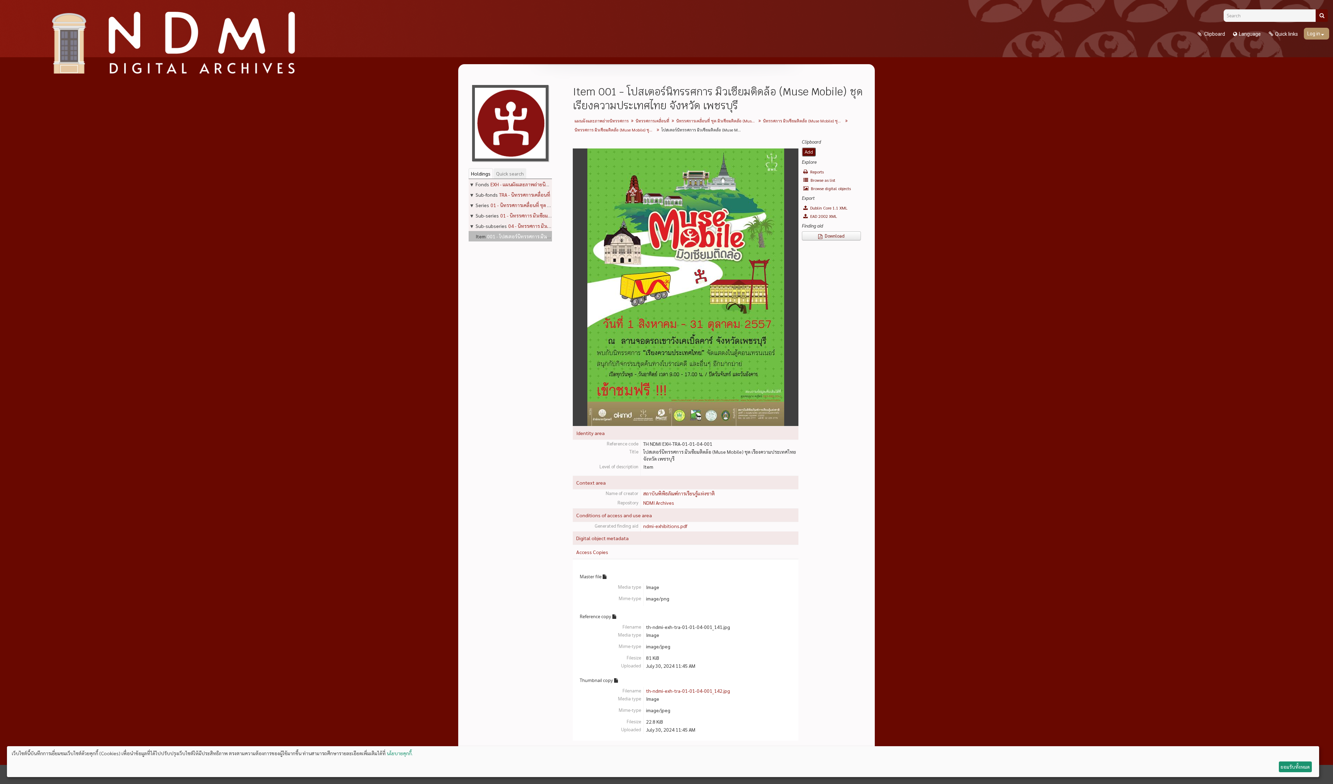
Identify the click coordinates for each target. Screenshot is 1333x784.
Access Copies (592, 552)
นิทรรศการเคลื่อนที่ (652, 120)
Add (809, 152)
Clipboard (1214, 34)
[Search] (1322, 15)
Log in (1314, 33)
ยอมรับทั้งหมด (1295, 767)
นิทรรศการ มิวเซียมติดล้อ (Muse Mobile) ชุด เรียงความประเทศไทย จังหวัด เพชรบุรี (615, 130)
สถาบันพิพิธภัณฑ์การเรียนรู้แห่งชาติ (679, 493)
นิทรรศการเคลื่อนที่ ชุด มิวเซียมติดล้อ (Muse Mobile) (717, 120)
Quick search (510, 173)
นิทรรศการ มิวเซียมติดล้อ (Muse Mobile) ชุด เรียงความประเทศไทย (804, 120)
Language (1250, 34)
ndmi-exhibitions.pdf (665, 526)
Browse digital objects (830, 188)
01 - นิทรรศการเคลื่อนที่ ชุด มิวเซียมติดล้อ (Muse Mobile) (548, 205)
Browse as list (822, 180)
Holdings (481, 173)
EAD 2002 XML (823, 216)
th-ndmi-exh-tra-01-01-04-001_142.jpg (688, 691)
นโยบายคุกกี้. (400, 753)
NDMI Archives (658, 503)
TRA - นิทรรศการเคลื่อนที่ (524, 194)
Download (834, 236)
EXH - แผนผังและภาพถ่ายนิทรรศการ (527, 184)
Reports (816, 171)
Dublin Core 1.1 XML (828, 208)
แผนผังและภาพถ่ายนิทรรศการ (602, 120)
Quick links (1286, 34)
